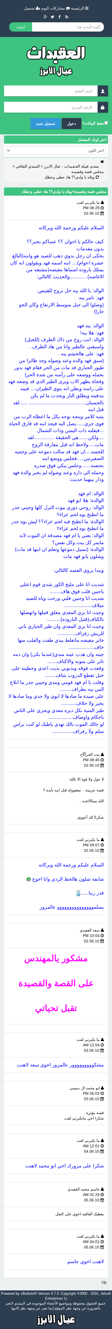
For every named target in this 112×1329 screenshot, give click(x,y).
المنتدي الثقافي (28, 166)
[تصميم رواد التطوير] (56, 1319)
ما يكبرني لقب (89, 202)
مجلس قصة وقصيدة (87, 171)
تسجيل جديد (45, 123)
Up (104, 1282)
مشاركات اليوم (53, 8)
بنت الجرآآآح (90, 754)
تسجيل (30, 8)
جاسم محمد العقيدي (84, 1189)
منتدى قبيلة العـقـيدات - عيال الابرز (71, 166)
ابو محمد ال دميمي (85, 1088)
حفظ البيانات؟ (93, 123)
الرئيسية (78, 8)
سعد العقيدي (90, 930)
